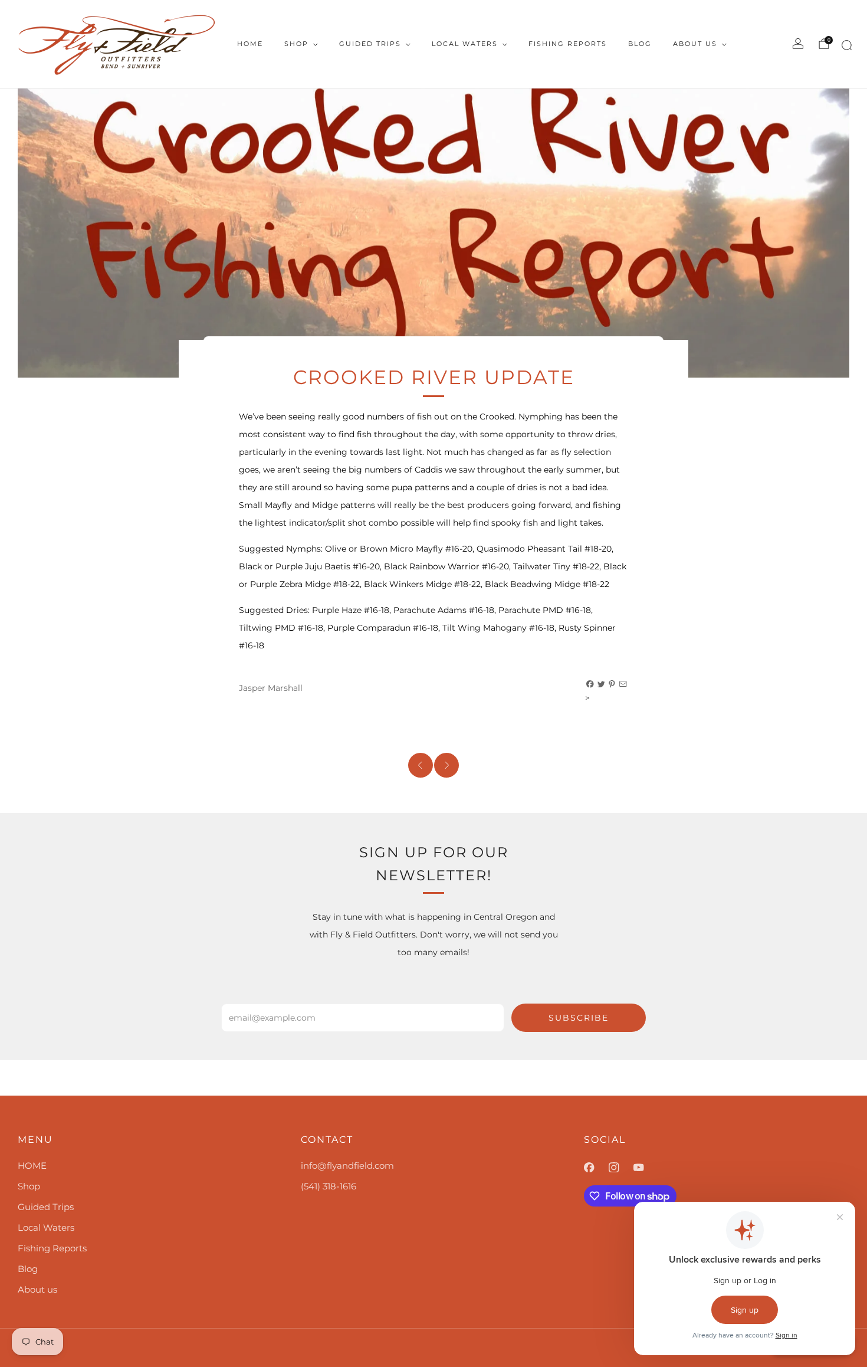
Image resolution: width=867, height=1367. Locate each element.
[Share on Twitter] (601, 684)
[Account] (798, 44)
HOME (250, 44)
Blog (640, 44)
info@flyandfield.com (347, 1165)
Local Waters (465, 44)
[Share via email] (623, 684)
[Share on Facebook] (590, 684)
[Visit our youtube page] (645, 1167)
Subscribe (579, 1017)
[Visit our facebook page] (596, 1167)
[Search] (844, 47)
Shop (296, 44)
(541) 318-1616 (328, 1186)
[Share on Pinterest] (612, 684)
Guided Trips (370, 44)
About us (695, 44)
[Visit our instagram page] (621, 1167)
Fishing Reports (567, 44)
